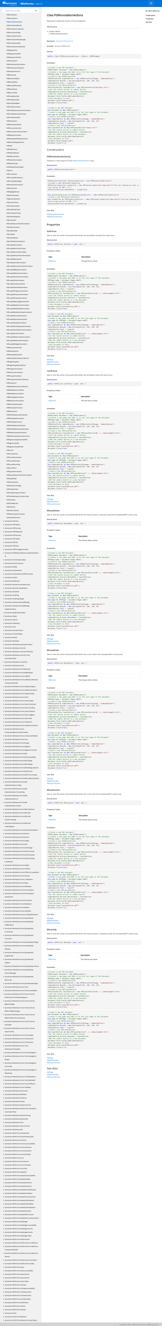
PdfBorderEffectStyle (13, 85)
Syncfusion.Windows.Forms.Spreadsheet (19, 918)
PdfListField (10, 234)
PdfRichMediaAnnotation (15, 418)
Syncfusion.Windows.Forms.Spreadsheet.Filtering (19, 947)
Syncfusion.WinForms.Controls (15, 1140)
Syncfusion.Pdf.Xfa (11, 542)
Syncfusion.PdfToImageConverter (16, 549)
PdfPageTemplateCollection (16, 365)
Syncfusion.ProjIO (11, 577)
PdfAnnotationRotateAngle (15, 39)
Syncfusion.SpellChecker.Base (15, 613)
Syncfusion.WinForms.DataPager (16, 1221)
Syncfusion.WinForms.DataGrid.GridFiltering (20, 1190)
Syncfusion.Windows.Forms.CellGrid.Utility (19, 694)
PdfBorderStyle (11, 89)
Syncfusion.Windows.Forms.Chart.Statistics (20, 711)
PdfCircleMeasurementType (16, 114)
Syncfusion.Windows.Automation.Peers (18, 644)
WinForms (27, 3)
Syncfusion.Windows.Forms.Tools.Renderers (20, 1077)
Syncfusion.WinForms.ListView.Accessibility (20, 1288)
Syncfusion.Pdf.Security (13, 535)
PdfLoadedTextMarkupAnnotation (18, 326)
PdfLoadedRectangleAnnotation (17, 301)
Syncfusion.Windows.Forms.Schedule (18, 911)
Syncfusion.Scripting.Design (14, 599)
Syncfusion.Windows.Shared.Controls (18, 1105)
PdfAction (52, 261)
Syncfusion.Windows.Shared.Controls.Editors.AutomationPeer (21, 1110)
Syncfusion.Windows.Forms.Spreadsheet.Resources (19, 978)
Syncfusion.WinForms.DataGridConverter (19, 1214)
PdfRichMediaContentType (15, 425)
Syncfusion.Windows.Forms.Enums (17, 833)
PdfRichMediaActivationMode (16, 415)
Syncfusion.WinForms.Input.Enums (17, 1274)
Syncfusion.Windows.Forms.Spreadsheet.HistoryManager (19, 971)
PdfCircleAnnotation (13, 107)
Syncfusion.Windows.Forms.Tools (16, 987)
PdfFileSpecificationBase (14, 167)
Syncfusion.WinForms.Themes (15, 1310)
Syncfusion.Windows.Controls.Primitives (19, 651)
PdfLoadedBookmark (13, 259)
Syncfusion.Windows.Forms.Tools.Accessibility (21, 990)
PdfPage (50, 359)
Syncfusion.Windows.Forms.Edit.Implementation (22, 778)
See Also (149, 22)
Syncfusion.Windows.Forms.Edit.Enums (18, 771)
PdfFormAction (11, 174)
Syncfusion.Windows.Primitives (16, 1098)
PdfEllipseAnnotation (13, 135)
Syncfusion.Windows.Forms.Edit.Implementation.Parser (16, 804)
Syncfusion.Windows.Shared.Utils (16, 1119)
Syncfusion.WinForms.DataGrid (16, 1172)
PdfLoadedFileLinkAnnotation (17, 273)
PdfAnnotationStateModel (15, 47)
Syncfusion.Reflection (12, 581)
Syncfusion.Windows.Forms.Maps (16, 883)
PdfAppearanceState (13, 57)
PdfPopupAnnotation (14, 376)
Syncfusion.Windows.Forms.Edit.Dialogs (19, 764)
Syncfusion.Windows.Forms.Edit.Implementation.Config (16, 783)
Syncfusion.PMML (11, 567)
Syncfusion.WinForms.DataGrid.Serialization (20, 1207)
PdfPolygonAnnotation (14, 369)
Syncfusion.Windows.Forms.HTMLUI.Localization (22, 872)
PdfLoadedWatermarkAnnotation (18, 337)
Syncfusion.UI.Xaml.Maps (13, 634)
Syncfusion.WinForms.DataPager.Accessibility (20, 1225)
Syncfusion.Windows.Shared (15, 1101)
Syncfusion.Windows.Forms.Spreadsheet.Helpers (19, 961)
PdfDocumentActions (13, 128)
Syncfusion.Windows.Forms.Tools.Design (19, 1035)
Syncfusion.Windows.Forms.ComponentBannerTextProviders (16, 730)
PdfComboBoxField (13, 117)
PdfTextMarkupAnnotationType (17, 496)
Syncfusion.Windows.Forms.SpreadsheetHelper (21, 983)
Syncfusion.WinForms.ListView (15, 1285)
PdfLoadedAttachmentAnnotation (18, 255)
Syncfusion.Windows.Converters (16, 662)
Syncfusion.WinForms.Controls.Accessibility (20, 1144)
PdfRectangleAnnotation (15, 397)
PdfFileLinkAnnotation (14, 160)
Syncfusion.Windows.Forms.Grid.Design (18, 848)
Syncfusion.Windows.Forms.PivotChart (18, 900)
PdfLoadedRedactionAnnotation (17, 305)
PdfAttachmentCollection (15, 68)
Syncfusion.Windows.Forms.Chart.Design (19, 701)
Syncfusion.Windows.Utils (14, 1129)
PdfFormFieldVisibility (14, 181)
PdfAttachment (11, 61)
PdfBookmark (11, 75)
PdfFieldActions (11, 149)
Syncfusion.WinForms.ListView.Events (18, 1295)
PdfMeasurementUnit (14, 347)
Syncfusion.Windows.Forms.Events (17, 837)
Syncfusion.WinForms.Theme (15, 1306)
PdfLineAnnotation (13, 206)
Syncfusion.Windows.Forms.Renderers (18, 904)
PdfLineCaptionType (13, 213)
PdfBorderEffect (12, 82)
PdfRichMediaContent (14, 422)
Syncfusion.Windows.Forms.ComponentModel (21, 736)
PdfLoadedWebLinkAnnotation (17, 340)
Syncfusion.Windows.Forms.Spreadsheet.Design (21, 942)
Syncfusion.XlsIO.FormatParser (15, 1317)
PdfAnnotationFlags (13, 32)
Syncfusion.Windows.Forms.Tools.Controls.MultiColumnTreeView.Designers (20, 995)
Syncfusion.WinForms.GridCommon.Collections (21, 1243)
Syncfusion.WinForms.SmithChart (16, 1302)
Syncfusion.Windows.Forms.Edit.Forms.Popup (21, 775)
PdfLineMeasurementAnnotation (18, 224)
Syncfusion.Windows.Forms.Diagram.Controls (21, 750)
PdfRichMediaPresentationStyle (17, 429)
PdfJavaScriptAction (13, 199)
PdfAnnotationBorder (14, 25)
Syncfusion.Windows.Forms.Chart (16, 697)
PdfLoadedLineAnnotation (15, 284)
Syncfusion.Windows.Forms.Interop (17, 876)
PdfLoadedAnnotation (14, 245)
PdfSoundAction (12, 454)
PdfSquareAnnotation (14, 471)
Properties (150, 19)
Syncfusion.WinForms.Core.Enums (17, 1161)
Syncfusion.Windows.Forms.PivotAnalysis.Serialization (19, 895)
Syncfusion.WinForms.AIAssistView (17, 1133)
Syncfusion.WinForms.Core (14, 1158)
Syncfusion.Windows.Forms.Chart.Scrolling (20, 708)
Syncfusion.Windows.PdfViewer (16, 1094)
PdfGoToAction (11, 188)
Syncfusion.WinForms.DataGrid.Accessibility (20, 1175)
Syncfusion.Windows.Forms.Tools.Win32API (20, 1080)
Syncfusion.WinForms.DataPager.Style (18, 1236)
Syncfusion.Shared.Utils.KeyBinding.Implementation (17, 607)
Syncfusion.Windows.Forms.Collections (18, 722)
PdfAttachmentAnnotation (15, 64)
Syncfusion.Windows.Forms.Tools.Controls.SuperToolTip (20, 1030)
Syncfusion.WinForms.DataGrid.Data (17, 1179)
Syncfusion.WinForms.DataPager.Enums (19, 1229)
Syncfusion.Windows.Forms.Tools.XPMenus (20, 1084)
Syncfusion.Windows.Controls (15, 648)
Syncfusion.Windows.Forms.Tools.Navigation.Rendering (21, 1071)
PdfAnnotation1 (12, 18)
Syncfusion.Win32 (11, 637)
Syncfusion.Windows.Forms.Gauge (17, 841)
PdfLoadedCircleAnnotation (16, 263)
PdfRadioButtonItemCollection (17, 386)
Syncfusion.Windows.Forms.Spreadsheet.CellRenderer (19, 923)
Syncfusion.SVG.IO (11, 620)
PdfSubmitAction (12, 482)
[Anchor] (45, 149)
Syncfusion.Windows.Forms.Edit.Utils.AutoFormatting (18, 818)
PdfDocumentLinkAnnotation (16, 132)
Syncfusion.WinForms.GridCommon (17, 1239)
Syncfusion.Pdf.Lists (12, 521)
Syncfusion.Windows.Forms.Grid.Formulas (19, 851)
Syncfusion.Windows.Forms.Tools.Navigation (20, 1053)
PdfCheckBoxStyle (12, 100)
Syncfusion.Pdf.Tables (12, 539)
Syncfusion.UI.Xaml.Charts (14, 630)
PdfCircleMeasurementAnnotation (18, 110)
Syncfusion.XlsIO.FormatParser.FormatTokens (21, 1320)
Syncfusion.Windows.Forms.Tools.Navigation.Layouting (21, 1064)
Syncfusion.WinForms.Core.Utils (16, 1168)
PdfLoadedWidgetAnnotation (16, 344)
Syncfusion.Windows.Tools (14, 1122)
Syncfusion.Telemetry (12, 623)
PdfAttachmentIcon (13, 71)
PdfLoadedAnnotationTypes (16, 252)
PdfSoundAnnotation (13, 457)
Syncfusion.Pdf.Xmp (12, 546)
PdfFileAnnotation (12, 156)
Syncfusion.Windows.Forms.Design (17, 743)
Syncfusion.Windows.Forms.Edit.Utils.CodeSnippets (18, 825)
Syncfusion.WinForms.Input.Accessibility (19, 1271)
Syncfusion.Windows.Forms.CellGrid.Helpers (20, 686)
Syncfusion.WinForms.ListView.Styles (18, 1299)
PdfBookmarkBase (12, 78)
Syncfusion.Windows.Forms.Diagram (17, 746)
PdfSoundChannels (13, 461)
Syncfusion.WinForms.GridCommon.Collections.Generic (21, 1255)
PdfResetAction (11, 411)
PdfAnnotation (11, 15)
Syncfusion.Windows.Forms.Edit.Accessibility (20, 757)
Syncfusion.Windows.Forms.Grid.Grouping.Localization (20, 860)
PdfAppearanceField (13, 54)
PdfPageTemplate (12, 362)
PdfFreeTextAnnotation (14, 185)
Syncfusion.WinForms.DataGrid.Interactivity (20, 1197)
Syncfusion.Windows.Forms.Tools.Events (19, 1042)
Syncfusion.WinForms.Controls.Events (18, 1151)
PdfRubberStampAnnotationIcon (18, 436)
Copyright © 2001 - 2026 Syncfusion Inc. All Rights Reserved (138, 1325)
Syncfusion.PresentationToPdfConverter (19, 574)
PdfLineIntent (11, 220)
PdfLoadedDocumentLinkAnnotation (19, 266)
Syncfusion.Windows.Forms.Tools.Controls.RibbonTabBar (20, 1002)
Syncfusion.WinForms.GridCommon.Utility (19, 1264)
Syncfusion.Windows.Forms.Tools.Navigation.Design (21, 1057)
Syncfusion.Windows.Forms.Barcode (17, 669)
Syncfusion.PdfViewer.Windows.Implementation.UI (22, 554)
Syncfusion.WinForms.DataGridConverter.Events (22, 1218)
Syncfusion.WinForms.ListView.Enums (18, 1292)
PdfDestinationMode (13, 124)
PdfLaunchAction (12, 202)
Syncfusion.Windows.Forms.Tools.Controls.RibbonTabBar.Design (20, 1009)
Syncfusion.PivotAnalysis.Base (15, 560)
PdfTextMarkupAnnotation (15, 493)
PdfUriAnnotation (12, 510)
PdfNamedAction (12, 351)
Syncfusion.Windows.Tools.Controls (17, 1126)
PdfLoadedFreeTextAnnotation (17, 277)
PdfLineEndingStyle (13, 216)
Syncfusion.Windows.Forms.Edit (16, 753)
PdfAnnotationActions (14, 22)
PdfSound (9, 450)
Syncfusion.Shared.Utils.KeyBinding (17, 602)
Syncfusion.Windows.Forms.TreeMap (18, 1087)
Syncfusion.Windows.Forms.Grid (16, 844)
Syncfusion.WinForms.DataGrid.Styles (18, 1211)
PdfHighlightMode (12, 192)
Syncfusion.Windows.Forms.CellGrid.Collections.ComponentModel (21, 681)
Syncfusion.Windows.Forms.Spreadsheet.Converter (19, 937)
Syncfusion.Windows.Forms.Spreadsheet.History (22, 966)
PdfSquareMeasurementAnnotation (19, 475)
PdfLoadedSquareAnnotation (16, 319)
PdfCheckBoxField (12, 96)
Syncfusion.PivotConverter (14, 563)
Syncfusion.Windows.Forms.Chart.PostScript (20, 704)
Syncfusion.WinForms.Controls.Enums (18, 1147)
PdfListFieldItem (12, 238)
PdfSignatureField (12, 443)
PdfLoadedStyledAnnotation (16, 323)
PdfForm (9, 170)
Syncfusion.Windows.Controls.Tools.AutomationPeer (17, 656)
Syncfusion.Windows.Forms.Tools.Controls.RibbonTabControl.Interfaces (20, 1016)
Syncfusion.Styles (11, 616)
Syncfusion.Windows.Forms (14, 665)
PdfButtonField (11, 93)
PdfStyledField (11, 478)
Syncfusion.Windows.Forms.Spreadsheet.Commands (19, 930)
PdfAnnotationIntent (13, 36)
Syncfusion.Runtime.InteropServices (17, 584)
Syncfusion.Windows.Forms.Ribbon (17, 907)
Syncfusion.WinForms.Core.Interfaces (18, 1165)
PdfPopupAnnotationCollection (17, 379)
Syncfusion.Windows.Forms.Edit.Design (18, 761)
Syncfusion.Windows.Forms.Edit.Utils (18, 813)
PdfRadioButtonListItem (15, 394)
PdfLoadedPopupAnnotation (16, 298)
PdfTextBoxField (12, 489)
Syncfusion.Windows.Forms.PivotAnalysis (19, 890)
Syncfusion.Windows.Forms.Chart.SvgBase (20, 715)
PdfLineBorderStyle (13, 209)
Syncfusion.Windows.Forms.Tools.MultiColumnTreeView (17, 1047)
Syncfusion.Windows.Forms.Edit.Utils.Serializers (21, 830)
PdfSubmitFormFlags (13, 486)
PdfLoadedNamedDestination (17, 287)
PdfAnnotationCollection (15, 29)
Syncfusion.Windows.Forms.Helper (17, 865)
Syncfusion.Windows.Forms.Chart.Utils (18, 718)
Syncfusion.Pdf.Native (12, 525)
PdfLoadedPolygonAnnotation (17, 291)
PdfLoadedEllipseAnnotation (16, 270)
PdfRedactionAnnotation (15, 401)
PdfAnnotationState (13, 43)
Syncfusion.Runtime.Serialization (16, 588)
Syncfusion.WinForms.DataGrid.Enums (18, 1183)
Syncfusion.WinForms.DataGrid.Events (18, 1186)
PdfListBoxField (11, 231)
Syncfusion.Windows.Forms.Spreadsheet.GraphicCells (19, 954)
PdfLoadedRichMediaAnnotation (18, 309)
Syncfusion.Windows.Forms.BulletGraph (19, 672)
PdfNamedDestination (14, 355)
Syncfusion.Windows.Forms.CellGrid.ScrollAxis (21, 690)
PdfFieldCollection (12, 153)
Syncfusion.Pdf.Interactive (64, 41)
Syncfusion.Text (10, 627)
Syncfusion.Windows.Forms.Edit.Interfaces (20, 809)
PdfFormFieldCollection (14, 178)
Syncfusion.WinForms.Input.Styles (17, 1281)
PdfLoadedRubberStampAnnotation (19, 312)
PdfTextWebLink (12, 503)
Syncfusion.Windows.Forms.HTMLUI (17, 869)
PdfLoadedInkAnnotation (15, 280)
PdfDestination (11, 121)
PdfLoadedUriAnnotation (15, 333)
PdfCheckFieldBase (13, 103)
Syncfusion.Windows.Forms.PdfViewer (18, 886)
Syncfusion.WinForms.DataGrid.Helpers (18, 1193)
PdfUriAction (10, 507)
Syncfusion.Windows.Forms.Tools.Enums (19, 1039)
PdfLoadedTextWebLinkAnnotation (18, 330)
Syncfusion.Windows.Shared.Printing (17, 1115)
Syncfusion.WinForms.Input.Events (17, 1278)
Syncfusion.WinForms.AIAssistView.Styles (19, 1137)
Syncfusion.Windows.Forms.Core (16, 739)
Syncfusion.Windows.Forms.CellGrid (17, 676)
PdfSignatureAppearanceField (16, 440)
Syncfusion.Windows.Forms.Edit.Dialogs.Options (22, 768)
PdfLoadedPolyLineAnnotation (17, 294)
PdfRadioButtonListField (15, 390)
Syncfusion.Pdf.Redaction (14, 532)
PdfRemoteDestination (14, 404)
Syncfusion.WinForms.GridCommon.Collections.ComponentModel (21, 1248)
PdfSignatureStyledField (14, 447)
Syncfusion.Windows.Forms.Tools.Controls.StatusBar (20, 1023)
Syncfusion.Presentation (13, 570)
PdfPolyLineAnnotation (14, 372)
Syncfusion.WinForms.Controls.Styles (18, 1154)
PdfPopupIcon (11, 383)
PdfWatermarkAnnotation (15, 514)
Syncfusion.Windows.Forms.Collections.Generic (21, 725)
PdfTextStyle (10, 500)
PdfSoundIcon (11, 468)
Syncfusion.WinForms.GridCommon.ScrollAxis (21, 1260)
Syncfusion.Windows (12, 641)
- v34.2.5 (38, 3)
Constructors (150, 15)
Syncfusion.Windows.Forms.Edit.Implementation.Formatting (16, 790)
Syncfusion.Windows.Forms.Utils (16, 1091)
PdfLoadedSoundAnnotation (16, 316)
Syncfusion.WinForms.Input (14, 1267)
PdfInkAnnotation (12, 195)
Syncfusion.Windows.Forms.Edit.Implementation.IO (16, 797)
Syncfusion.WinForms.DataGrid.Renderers (19, 1200)
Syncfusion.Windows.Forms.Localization (19, 879)
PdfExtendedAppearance (15, 142)
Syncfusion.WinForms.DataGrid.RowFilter (19, 1204)
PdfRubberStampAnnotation (16, 432)
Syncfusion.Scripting (12, 595)
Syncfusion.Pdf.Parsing (13, 528)
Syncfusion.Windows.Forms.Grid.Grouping (19, 855)
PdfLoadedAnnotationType (16, 248)
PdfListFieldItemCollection (15, 241)
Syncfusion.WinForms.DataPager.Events (19, 1232)
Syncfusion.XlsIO (10, 1313)
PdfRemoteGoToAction (14, 408)
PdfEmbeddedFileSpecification (17, 139)
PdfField (9, 146)
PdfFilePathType (12, 163)
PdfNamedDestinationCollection (17, 358)
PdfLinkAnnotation (13, 227)
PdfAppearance (11, 50)
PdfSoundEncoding (13, 464)
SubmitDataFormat (13, 517)
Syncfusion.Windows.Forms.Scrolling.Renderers (21, 914)
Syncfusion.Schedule (12, 592)
